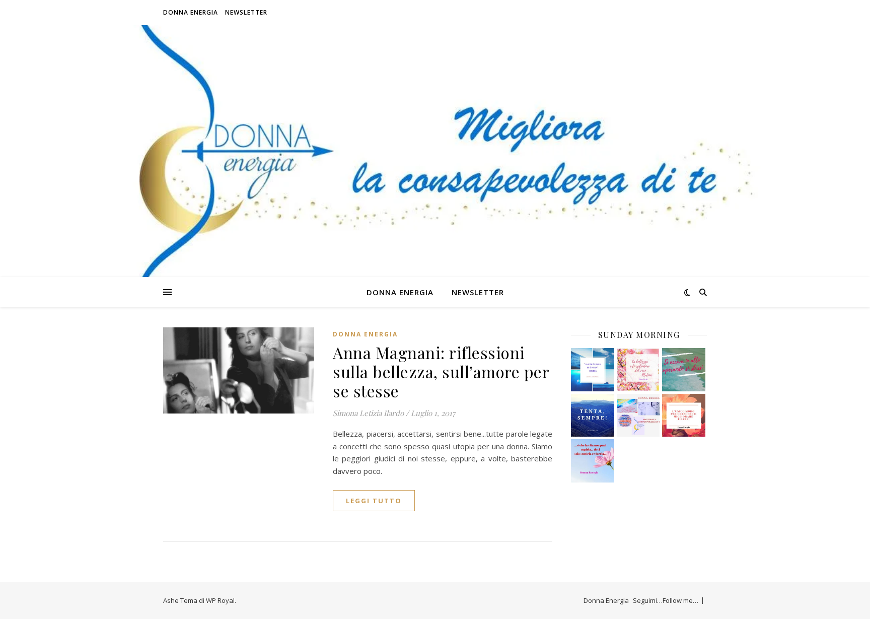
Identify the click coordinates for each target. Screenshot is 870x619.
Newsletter (246, 12)
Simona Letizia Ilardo (368, 413)
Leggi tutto (374, 500)
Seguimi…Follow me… (665, 600)
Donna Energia (190, 12)
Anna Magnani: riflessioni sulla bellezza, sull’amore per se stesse (441, 371)
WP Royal (220, 600)
